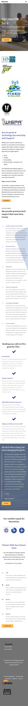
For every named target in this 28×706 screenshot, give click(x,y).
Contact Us (8, 678)
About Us (14, 678)
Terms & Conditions (9, 676)
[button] (26, 1)
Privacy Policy (20, 676)
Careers (20, 678)
